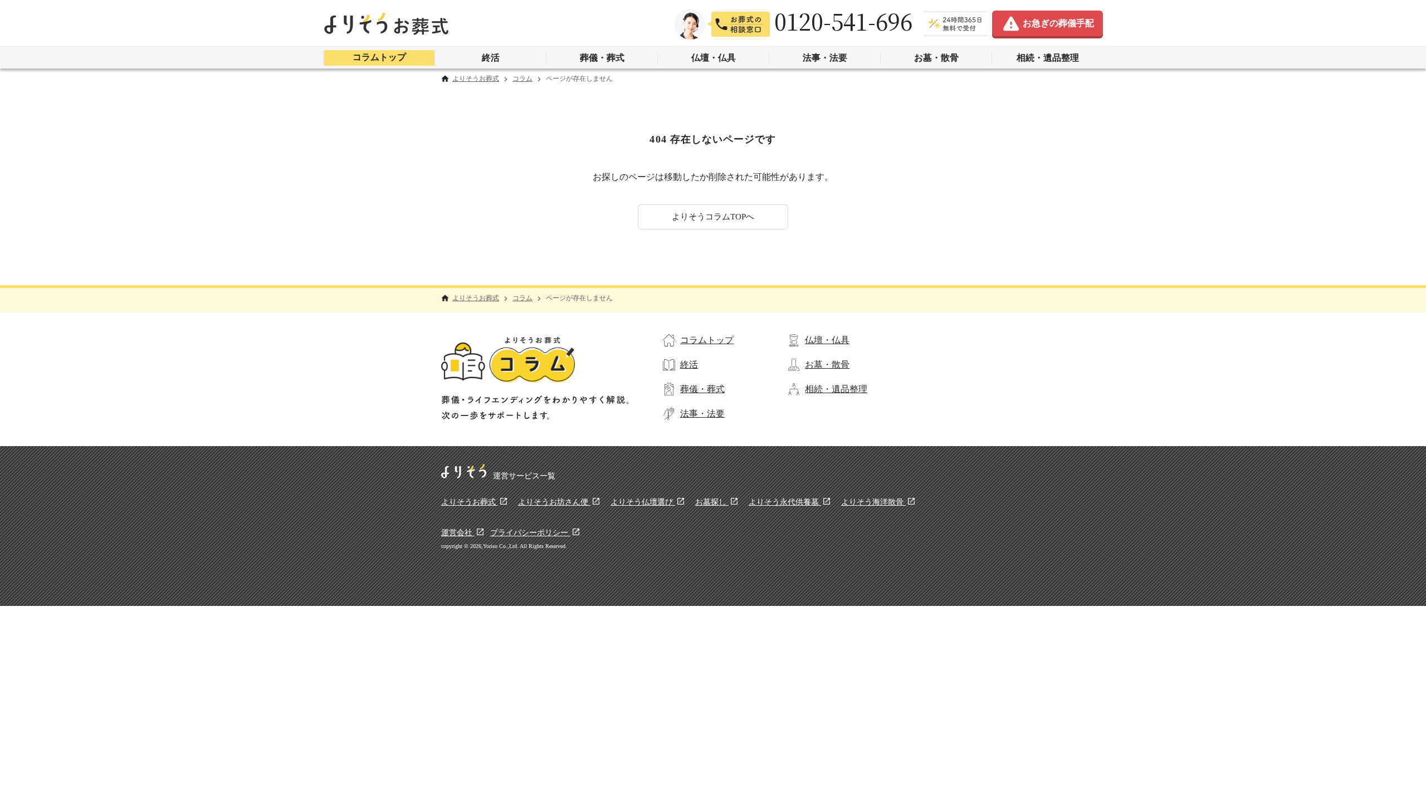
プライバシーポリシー (530, 533)
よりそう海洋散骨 (873, 502)
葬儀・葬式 (602, 57)
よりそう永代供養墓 (785, 502)
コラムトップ (379, 57)
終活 (491, 57)
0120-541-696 (843, 21)
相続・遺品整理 (1048, 57)
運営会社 (458, 533)
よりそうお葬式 (475, 78)
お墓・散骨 (936, 57)
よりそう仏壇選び (643, 502)
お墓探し (712, 502)
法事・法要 (825, 57)
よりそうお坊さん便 (554, 502)
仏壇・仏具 (713, 57)
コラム (522, 78)
